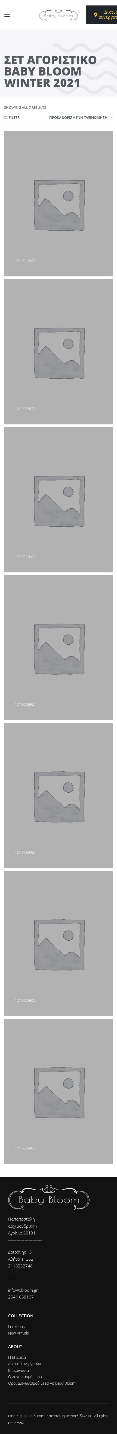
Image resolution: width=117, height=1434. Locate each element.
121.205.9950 (25, 852)
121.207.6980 (25, 1148)
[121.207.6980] (58, 1091)
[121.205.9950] (58, 795)
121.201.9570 (25, 260)
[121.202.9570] (58, 351)
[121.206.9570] (58, 943)
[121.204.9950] (58, 647)
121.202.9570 (25, 408)
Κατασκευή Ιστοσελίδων (67, 1415)
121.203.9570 (25, 556)
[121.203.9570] (58, 499)
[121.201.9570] (58, 204)
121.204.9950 (25, 704)
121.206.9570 (25, 1000)
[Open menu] (7, 15)
